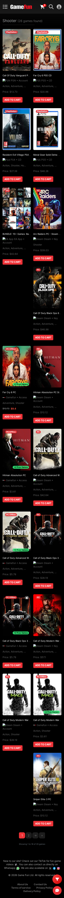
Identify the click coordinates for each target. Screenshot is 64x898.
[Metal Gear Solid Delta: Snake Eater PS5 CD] (47, 129)
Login (59, 7)
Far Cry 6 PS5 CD (42, 75)
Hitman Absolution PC (14, 475)
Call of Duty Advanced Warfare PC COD (23, 558)
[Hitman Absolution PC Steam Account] (47, 366)
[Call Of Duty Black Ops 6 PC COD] (47, 287)
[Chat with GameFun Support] (57, 890)
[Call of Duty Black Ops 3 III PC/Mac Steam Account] (47, 532)
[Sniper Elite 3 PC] (47, 773)
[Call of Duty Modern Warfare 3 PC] (47, 615)
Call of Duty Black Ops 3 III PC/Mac (21, 641)
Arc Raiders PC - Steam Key (47, 234)
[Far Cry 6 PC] (17, 366)
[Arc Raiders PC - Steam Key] (47, 208)
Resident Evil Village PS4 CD (17, 154)
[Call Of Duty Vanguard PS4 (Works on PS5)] (17, 50)
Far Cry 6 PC (9, 392)
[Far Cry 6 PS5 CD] (47, 50)
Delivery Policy (32, 891)
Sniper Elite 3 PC (42, 799)
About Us (22, 884)
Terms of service (21, 887)
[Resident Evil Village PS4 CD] (17, 129)
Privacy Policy (44, 887)
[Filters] (57, 879)
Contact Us (40, 884)
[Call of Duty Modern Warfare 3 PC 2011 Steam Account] (17, 694)
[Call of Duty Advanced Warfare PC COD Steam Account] (47, 449)
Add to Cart (12, 99)
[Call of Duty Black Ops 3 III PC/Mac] (17, 615)
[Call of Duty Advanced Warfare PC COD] (17, 532)
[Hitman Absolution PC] (17, 449)
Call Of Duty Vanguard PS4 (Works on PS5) (25, 75)
